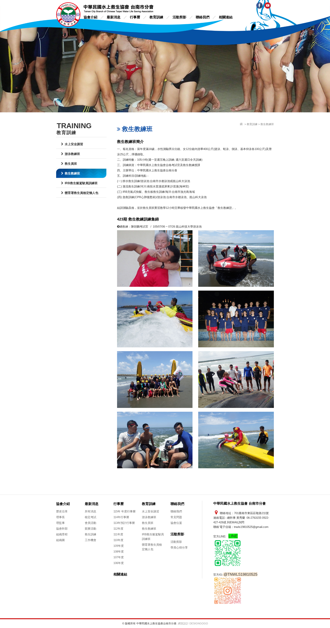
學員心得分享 (179, 547)
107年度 (118, 557)
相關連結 (226, 17)
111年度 (118, 534)
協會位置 (176, 522)
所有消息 (90, 511)
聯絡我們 (202, 17)
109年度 (118, 545)
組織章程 (62, 534)
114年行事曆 (121, 517)
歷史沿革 (62, 511)
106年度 (118, 563)
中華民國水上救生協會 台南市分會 (68, 14)
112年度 (118, 528)
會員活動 (90, 522)
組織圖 (60, 540)
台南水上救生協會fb (259, 5)
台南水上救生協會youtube (267, 5)
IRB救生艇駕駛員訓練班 (81, 183)
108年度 (118, 551)
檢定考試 (90, 517)
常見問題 (176, 517)
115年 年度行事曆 (124, 511)
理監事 (60, 522)
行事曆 (135, 17)
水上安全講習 (74, 144)
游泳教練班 (72, 154)
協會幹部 (62, 528)
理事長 (60, 517)
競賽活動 (90, 528)
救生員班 (71, 163)
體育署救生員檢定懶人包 (81, 192)
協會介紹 (90, 17)
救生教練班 (72, 173)
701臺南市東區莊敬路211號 (251, 513)
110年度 (118, 540)
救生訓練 (90, 534)
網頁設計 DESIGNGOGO (193, 623)
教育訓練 (156, 17)
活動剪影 (179, 17)
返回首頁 (241, 124)
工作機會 (90, 540)
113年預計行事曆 (124, 522)
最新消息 (114, 17)
